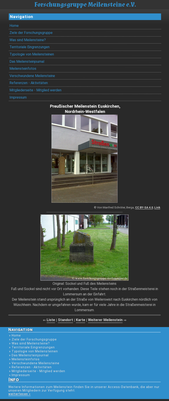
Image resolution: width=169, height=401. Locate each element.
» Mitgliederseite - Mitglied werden (37, 371)
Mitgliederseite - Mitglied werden (35, 90)
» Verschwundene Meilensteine (34, 363)
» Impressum (19, 375)
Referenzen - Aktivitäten (28, 83)
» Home (15, 335)
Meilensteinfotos (22, 68)
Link (157, 207)
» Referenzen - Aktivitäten (30, 367)
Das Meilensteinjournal (26, 61)
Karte (80, 320)
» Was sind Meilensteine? (29, 343)
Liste (51, 320)
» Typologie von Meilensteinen (33, 351)
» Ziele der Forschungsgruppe (33, 339)
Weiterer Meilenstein (105, 320)
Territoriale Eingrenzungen (29, 47)
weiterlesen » (19, 394)
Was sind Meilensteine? (27, 40)
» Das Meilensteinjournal (29, 355)
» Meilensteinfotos (24, 359)
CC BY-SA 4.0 (144, 207)
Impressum (18, 97)
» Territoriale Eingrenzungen (32, 347)
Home (14, 26)
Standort (65, 320)
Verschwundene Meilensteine (32, 76)
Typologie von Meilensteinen (31, 54)
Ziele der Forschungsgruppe (31, 33)
